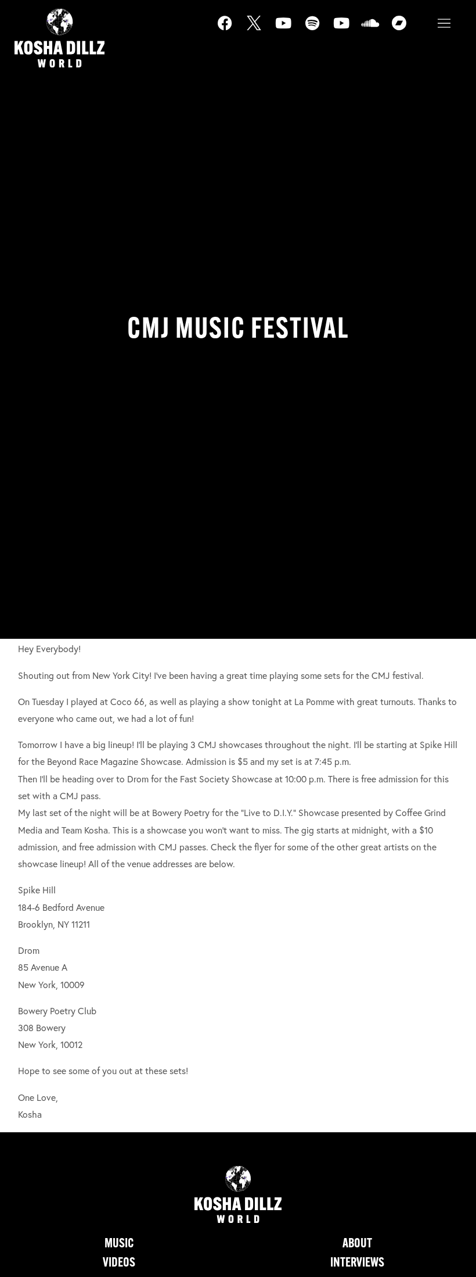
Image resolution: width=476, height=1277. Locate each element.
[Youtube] (290, 30)
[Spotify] (319, 30)
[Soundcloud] (377, 30)
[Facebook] (232, 30)
